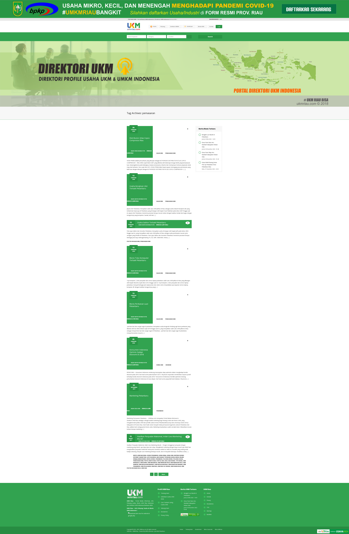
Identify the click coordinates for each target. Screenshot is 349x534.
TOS (208, 507)
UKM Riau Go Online (164, 466)
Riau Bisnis (171, 461)
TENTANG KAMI (132, 19)
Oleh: (138, 151)
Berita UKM (201, 26)
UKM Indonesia (152, 462)
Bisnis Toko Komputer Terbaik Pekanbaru (139, 259)
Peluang (162, 26)
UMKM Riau (135, 531)
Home (154, 26)
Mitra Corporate (208, 529)
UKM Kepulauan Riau (161, 464)
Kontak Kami (198, 529)
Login (218, 26)
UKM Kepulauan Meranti (146, 464)
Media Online (179, 457)
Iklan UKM (159, 153)
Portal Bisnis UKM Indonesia (146, 19)
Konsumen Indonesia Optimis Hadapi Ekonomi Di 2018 (139, 352)
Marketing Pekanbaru (139, 395)
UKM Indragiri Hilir (164, 462)
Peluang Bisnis (168, 459)
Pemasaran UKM (170, 153)
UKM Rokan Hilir (176, 466)
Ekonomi (168, 365)
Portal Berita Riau (150, 461)
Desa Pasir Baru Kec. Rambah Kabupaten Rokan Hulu (210, 145)
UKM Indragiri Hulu (176, 462)
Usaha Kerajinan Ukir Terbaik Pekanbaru (139, 187)
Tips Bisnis (179, 461)
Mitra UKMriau (218, 529)
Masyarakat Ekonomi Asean (166, 457)
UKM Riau (154, 466)
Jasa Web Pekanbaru (159, 531)
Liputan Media (151, 457)
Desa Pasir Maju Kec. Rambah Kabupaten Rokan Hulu (210, 155)
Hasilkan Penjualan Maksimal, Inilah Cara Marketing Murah (159, 437)
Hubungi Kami (165, 508)
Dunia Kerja (162, 455)
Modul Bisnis (151, 459)
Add (221, 19)
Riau (166, 461)
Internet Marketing (139, 457)
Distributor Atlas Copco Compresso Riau (140, 139)
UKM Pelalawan (146, 466)
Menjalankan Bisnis (139, 459)
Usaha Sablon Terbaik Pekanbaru (151, 222)
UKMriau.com (143, 529)
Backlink (209, 514)
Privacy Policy (165, 515)
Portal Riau (160, 461)
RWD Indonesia (149, 531)
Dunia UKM (159, 365)
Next (163, 474)
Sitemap (209, 511)
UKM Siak (144, 468)
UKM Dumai (143, 462)
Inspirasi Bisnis (179, 455)
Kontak (211, 26)
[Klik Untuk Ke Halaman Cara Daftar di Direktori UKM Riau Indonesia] (333, 531)
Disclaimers (164, 512)
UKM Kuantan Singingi (175, 464)
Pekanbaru (159, 411)
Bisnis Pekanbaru (152, 455)
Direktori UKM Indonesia (162, 19)
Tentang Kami (165, 493)
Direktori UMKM (174, 26)
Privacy (209, 500)
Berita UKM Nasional (140, 455)
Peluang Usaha (178, 459)
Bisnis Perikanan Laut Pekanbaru (139, 305)
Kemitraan (190, 26)
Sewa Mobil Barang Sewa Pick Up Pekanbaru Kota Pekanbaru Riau (209, 165)
